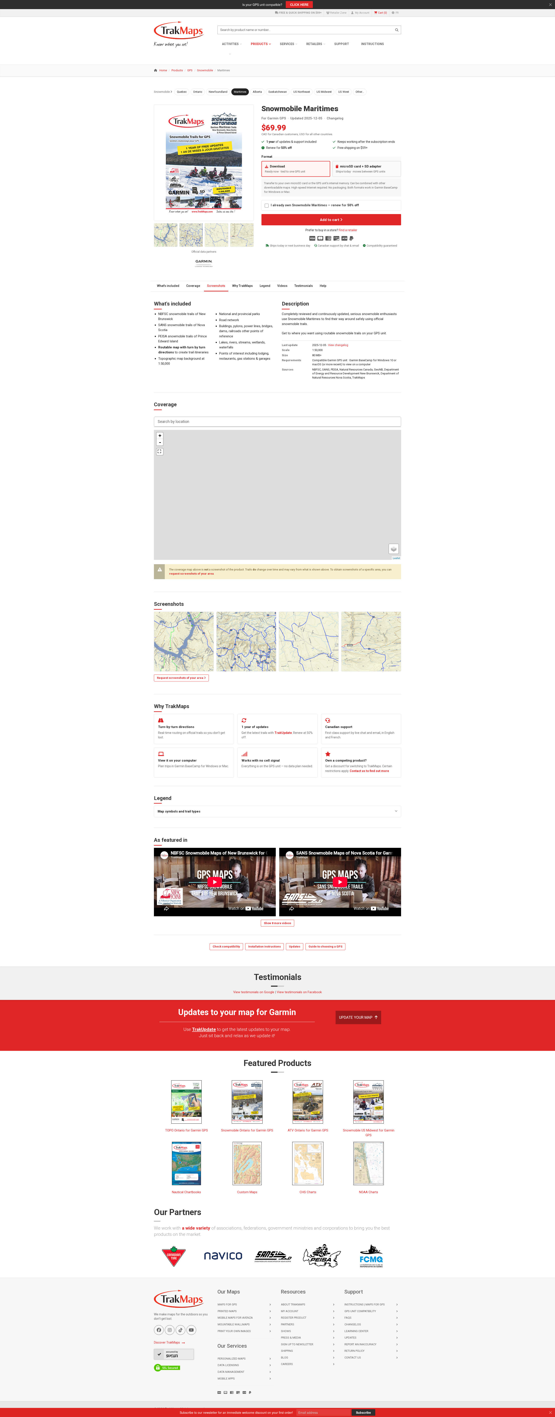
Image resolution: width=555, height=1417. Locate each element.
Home (163, 70)
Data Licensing (228, 1365)
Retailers (314, 44)
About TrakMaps (293, 1304)
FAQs (347, 1317)
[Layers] (393, 549)
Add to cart (330, 220)
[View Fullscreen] (160, 451)
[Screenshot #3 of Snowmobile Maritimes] (216, 235)
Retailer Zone (338, 12)
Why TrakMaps (242, 286)
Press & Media (291, 1337)
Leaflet (396, 558)
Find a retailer (348, 230)
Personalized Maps (232, 1358)
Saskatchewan (277, 91)
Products (259, 44)
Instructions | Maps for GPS (364, 1304)
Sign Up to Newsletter (297, 1344)
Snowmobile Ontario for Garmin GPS (247, 1130)
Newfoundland (218, 91)
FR (397, 12)
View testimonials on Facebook (299, 992)
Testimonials (303, 286)
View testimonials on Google (253, 992)
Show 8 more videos (277, 923)
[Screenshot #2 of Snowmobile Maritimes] (191, 235)
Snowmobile (205, 70)
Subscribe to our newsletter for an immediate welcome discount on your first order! (236, 1412)
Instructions (372, 44)
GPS (190, 70)
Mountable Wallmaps (234, 1324)
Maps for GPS (227, 1304)
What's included (168, 286)
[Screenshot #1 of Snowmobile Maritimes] (166, 235)
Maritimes (240, 91)
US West (343, 91)
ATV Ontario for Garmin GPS (308, 1130)
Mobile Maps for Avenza (235, 1317)
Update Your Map (355, 1017)
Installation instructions (264, 946)
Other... (360, 91)
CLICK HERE (299, 4)
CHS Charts (308, 1192)
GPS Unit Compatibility (360, 1311)
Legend (265, 286)
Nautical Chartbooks (186, 1192)
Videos (282, 286)
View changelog (338, 345)
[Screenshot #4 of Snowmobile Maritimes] (242, 235)
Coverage (193, 286)
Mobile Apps (226, 1378)
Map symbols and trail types (179, 811)
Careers (287, 1364)
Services (287, 44)
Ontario (197, 91)
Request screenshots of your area (180, 677)
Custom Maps (247, 1192)
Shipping (287, 1350)
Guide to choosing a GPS (325, 946)
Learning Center (356, 1331)
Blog (284, 1357)
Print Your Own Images (234, 1331)
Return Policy (354, 1350)
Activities (230, 44)
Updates (294, 946)
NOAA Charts (368, 1192)
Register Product (293, 1317)
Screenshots (216, 286)
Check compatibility (226, 946)
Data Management (231, 1371)
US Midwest (324, 91)
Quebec (182, 91)
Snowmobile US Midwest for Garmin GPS (368, 1132)
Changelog (335, 118)
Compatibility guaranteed (382, 245)
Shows (286, 1331)
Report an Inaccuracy (360, 1344)
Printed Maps (227, 1311)
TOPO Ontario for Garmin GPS (186, 1130)
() (382, 12)
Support (341, 44)
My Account (361, 12)
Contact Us (352, 1357)
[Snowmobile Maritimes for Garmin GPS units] (204, 163)
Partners (287, 1324)
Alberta (257, 91)
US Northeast (301, 91)
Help (323, 286)
